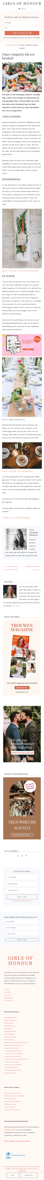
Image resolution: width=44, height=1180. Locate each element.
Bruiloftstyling (9, 1034)
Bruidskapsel (8, 1023)
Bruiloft (15, 45)
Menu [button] (24, 9)
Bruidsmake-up (9, 1026)
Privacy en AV (9, 1000)
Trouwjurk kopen (10, 1104)
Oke (12, 1175)
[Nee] (41, 1172)
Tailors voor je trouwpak (12, 1065)
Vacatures (7, 995)
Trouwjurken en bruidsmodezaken (16, 1059)
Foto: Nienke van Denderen (17, 471)
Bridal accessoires (10, 1020)
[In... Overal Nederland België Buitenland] (22, 28)
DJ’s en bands (9, 1040)
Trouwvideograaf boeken (13, 1070)
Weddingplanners (10, 1073)
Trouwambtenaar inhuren (13, 1051)
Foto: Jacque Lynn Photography (20, 271)
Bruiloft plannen (10, 1099)
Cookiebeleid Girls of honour (22, 901)
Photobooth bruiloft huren (13, 1045)
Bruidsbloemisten (10, 1017)
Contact (7, 989)
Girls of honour (22, 3)
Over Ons (7, 992)
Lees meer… (16, 606)
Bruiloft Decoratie (10, 1031)
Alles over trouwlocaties (12, 1093)
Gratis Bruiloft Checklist (12, 1101)
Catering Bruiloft (10, 1037)
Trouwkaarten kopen (11, 1048)
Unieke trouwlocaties (11, 1062)
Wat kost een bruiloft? (12, 1110)
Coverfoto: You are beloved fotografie (16, 518)
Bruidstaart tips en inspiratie (14, 1096)
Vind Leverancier (20, 33)
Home (8, 45)
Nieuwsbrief (8, 998)
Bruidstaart (8, 1029)
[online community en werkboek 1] (22, 356)
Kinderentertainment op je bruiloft (16, 1042)
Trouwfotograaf (9, 1107)
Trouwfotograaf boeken (12, 1056)
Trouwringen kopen (11, 1067)
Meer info (29, 1175)
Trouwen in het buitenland (13, 1054)
